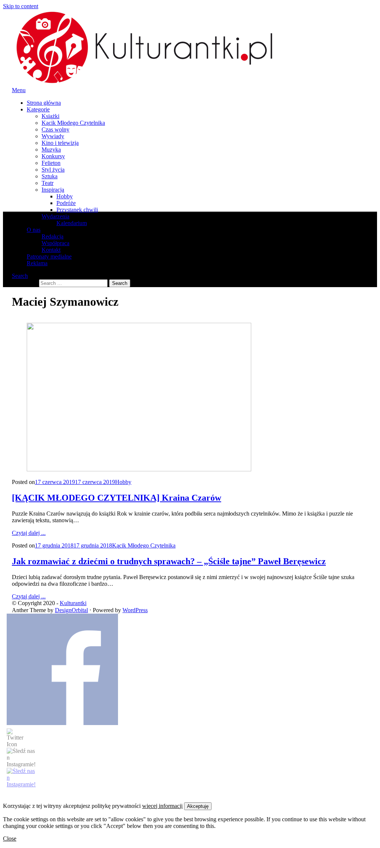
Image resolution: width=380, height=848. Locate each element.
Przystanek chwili (77, 210)
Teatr (47, 183)
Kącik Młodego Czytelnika (73, 123)
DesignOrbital (71, 610)
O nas (33, 230)
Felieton (51, 163)
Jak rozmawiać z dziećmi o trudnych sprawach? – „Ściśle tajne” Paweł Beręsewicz (169, 561)
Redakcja (52, 236)
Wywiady (53, 136)
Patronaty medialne (49, 256)
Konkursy (53, 156)
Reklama (37, 263)
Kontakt (51, 250)
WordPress (135, 610)
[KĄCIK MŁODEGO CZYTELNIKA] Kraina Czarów (116, 498)
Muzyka (51, 149)
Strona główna (44, 103)
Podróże (66, 203)
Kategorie (38, 109)
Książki (50, 116)
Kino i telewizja (60, 143)
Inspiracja (53, 189)
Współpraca (55, 243)
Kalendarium (71, 223)
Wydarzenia (55, 216)
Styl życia (53, 169)
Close (9, 838)
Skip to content (20, 6)
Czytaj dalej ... (29, 533)
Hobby (64, 196)
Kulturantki (73, 603)
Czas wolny (55, 129)
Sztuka (50, 176)
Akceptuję (198, 806)
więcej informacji (162, 806)
